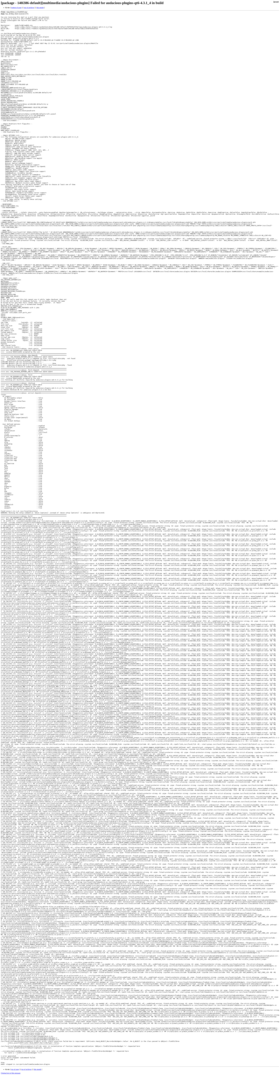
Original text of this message (10, 1073)
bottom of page (16, 8)
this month (40, 8)
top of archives (29, 8)
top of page (15, 1069)
